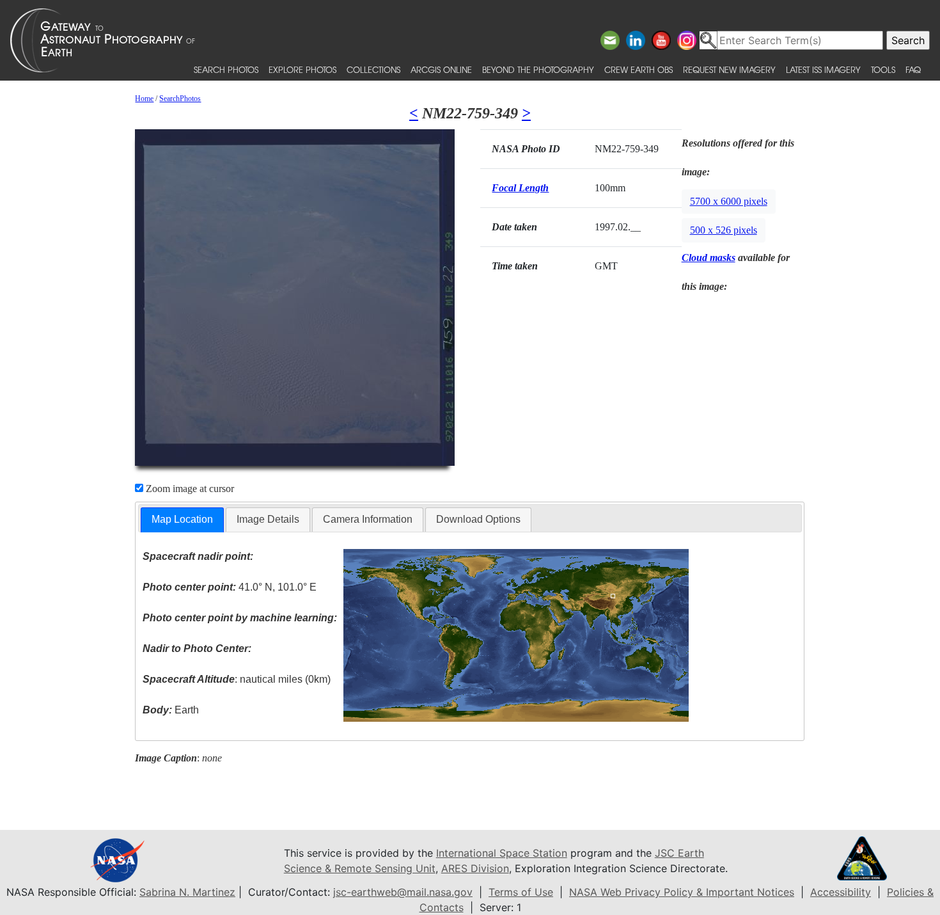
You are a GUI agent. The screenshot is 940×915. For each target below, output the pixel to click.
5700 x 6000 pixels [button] (728, 201)
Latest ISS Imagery (823, 69)
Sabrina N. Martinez (187, 892)
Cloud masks (708, 257)
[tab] (182, 519)
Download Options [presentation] (478, 519)
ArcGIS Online (441, 69)
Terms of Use (521, 892)
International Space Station (501, 853)
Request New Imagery (729, 69)
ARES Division (475, 868)
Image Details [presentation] (268, 519)
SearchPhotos (180, 98)
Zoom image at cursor (188, 488)
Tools (883, 69)
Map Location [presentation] (182, 519)
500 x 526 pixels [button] (723, 230)
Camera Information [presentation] (367, 519)
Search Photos (226, 69)
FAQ (913, 69)
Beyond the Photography (538, 69)
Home (144, 98)
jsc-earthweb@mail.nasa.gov (403, 892)
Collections (373, 69)
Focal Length (520, 187)
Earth (171, 709)
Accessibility (840, 892)
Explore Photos (302, 69)
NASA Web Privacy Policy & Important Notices (681, 892)
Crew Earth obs (638, 69)
